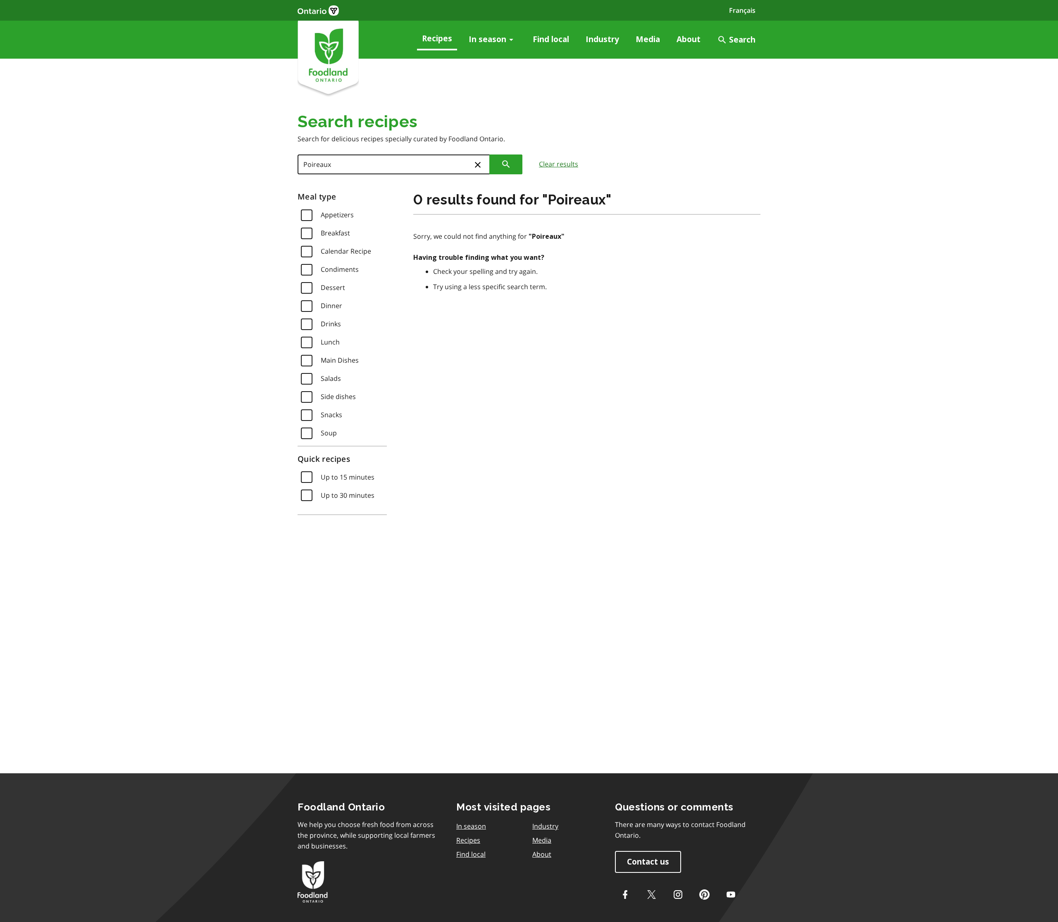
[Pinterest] (704, 894)
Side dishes (338, 396)
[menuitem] (437, 39)
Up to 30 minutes (347, 495)
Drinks (331, 323)
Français (742, 10)
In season (487, 39)
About (689, 39)
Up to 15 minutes (347, 477)
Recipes (437, 38)
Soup (329, 432)
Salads (331, 378)
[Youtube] (731, 894)
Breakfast (335, 233)
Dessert (333, 287)
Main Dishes (340, 360)
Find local (551, 39)
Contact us (648, 862)
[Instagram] (678, 894)
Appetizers (337, 214)
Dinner (331, 305)
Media (648, 39)
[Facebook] (625, 894)
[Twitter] (651, 894)
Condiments (340, 269)
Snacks (331, 414)
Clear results (558, 164)
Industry (602, 39)
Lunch (330, 342)
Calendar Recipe (346, 251)
